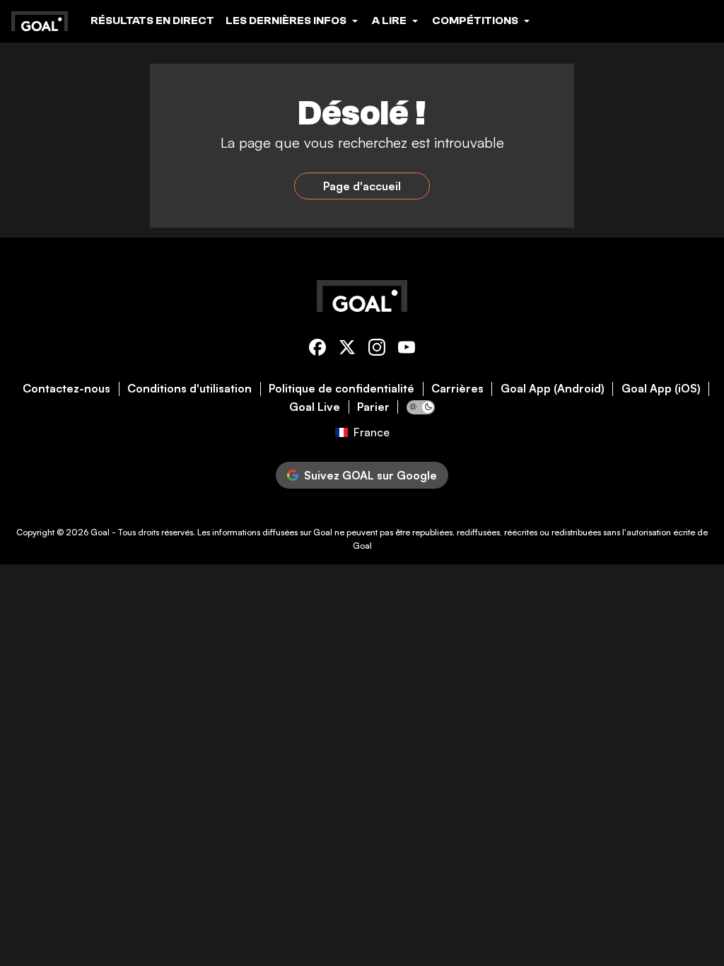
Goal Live (314, 407)
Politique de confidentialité (341, 388)
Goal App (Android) (553, 388)
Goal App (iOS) (661, 388)
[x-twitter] (347, 349)
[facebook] (317, 349)
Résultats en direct (152, 20)
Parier (373, 407)
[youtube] (406, 349)
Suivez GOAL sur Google (370, 475)
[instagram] (377, 349)
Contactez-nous (66, 388)
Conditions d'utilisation (189, 388)
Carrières (457, 388)
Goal (100, 532)
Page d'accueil (362, 186)
